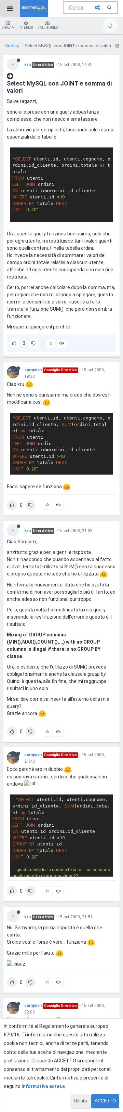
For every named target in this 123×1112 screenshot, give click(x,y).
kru (27, 64)
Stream (8, 27)
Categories (47, 27)
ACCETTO (105, 1100)
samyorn (33, 369)
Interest (25, 27)
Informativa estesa (43, 1086)
